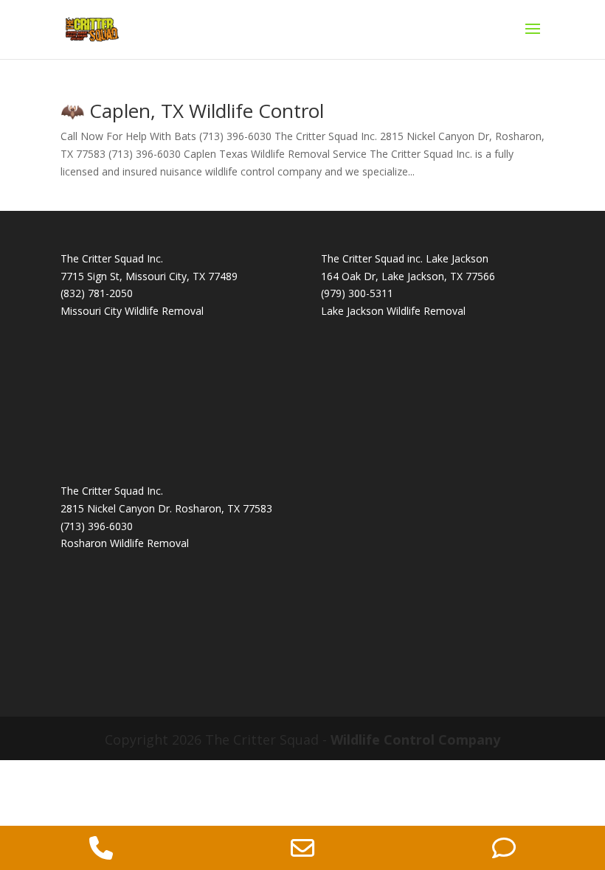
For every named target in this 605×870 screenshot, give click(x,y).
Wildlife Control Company (415, 739)
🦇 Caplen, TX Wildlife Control (192, 110)
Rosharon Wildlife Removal (124, 543)
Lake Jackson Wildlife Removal (393, 311)
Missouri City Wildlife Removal (132, 311)
